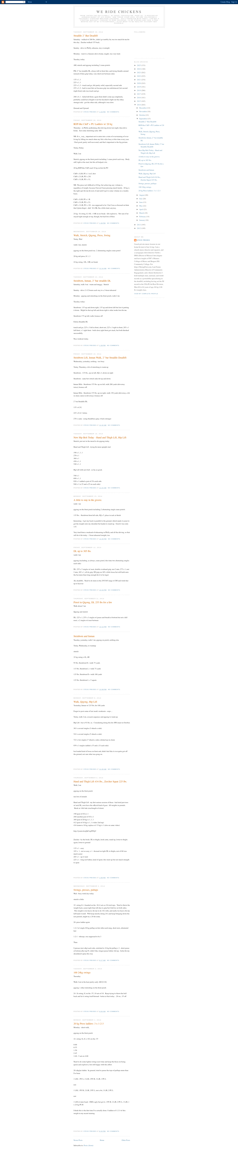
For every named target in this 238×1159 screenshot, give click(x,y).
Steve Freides (143, 240)
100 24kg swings (82, 972)
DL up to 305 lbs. (82, 551)
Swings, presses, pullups (86, 889)
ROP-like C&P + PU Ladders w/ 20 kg (93, 124)
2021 (139, 79)
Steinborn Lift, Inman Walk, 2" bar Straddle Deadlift (100, 357)
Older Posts (126, 1140)
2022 (139, 76)
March (141, 213)
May (141, 206)
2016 (139, 97)
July (141, 198)
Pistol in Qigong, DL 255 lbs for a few (93, 602)
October (142, 115)
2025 (139, 65)
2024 (139, 69)
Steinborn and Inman (84, 636)
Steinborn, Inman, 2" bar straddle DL (92, 280)
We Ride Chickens (119, 11)
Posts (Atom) (88, 1145)
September (143, 118)
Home (102, 1140)
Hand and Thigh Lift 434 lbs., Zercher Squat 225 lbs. (100, 781)
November (143, 111)
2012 (139, 228)
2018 (139, 90)
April (141, 209)
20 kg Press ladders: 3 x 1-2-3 (89, 1023)
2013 (139, 224)
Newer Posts (78, 1140)
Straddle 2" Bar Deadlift (86, 35)
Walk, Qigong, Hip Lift (85, 701)
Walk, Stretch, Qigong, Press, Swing (92, 235)
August (142, 195)
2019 (139, 87)
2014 (139, 104)
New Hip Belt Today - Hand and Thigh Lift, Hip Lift (100, 437)
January (142, 220)
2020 (139, 83)
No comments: (113, 112)
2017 (139, 94)
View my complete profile (146, 293)
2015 (139, 101)
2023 (139, 72)
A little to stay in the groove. (88, 500)
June (141, 202)
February (142, 216)
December (143, 108)
